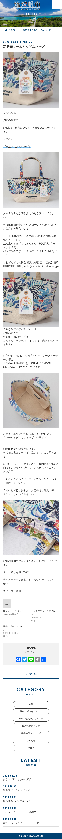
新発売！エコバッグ (13, 611)
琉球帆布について (31, 726)
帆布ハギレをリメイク (31, 711)
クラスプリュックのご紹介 (17, 777)
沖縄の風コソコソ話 (31, 733)
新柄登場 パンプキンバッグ (18, 798)
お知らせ (15, 30)
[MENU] (57, 4)
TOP (5, 30)
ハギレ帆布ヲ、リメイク (31, 718)
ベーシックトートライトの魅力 (21, 809)
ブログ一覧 (31, 673)
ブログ (31, 748)
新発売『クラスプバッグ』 (17, 788)
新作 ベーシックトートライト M (21, 820)
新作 (31, 704)
